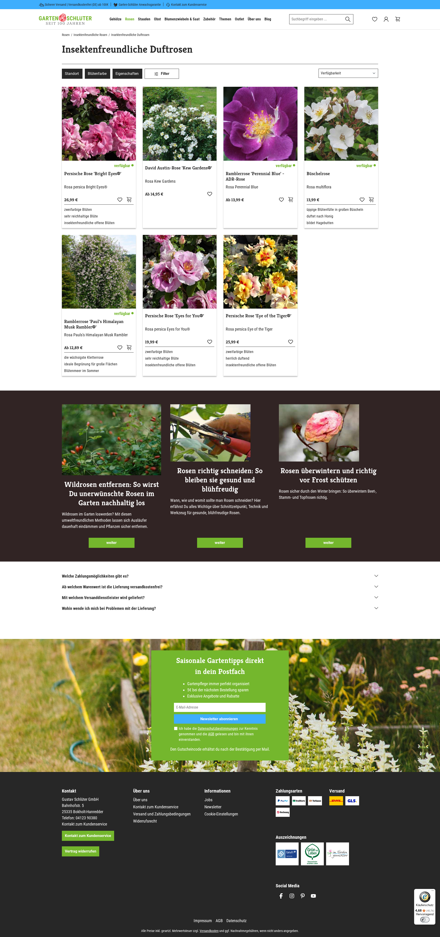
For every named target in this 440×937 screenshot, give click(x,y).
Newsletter (212, 806)
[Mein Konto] (386, 19)
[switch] (424, 919)
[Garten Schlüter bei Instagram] (291, 896)
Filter (164, 73)
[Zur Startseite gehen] (65, 19)
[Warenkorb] (397, 19)
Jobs (208, 799)
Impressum (203, 920)
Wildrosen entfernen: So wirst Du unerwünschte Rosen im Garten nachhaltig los (111, 493)
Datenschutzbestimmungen (218, 728)
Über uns (140, 799)
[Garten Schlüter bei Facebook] (281, 896)
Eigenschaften (127, 73)
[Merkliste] (119, 199)
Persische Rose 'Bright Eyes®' (92, 174)
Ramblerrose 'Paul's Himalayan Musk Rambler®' (94, 324)
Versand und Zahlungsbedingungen (162, 814)
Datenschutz (236, 920)
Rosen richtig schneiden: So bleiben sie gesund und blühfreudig (220, 480)
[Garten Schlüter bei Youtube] (313, 896)
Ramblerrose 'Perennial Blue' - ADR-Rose (255, 176)
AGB (211, 734)
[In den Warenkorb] (290, 199)
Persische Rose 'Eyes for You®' (174, 316)
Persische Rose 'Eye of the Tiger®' (258, 316)
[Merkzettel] (374, 19)
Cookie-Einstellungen (221, 814)
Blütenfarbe (97, 73)
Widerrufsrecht (145, 821)
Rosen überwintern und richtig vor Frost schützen (328, 475)
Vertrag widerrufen (80, 851)
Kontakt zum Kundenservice (189, 4)
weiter (111, 542)
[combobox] (316, 19)
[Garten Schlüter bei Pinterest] (302, 896)
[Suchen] (348, 19)
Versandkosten (209, 931)
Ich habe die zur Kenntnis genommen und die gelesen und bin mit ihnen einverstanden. (218, 734)
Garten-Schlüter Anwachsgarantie (140, 4)
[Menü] (432, 891)
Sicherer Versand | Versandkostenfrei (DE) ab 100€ (76, 4)
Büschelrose (318, 174)
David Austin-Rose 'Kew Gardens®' (178, 168)
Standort (72, 73)
